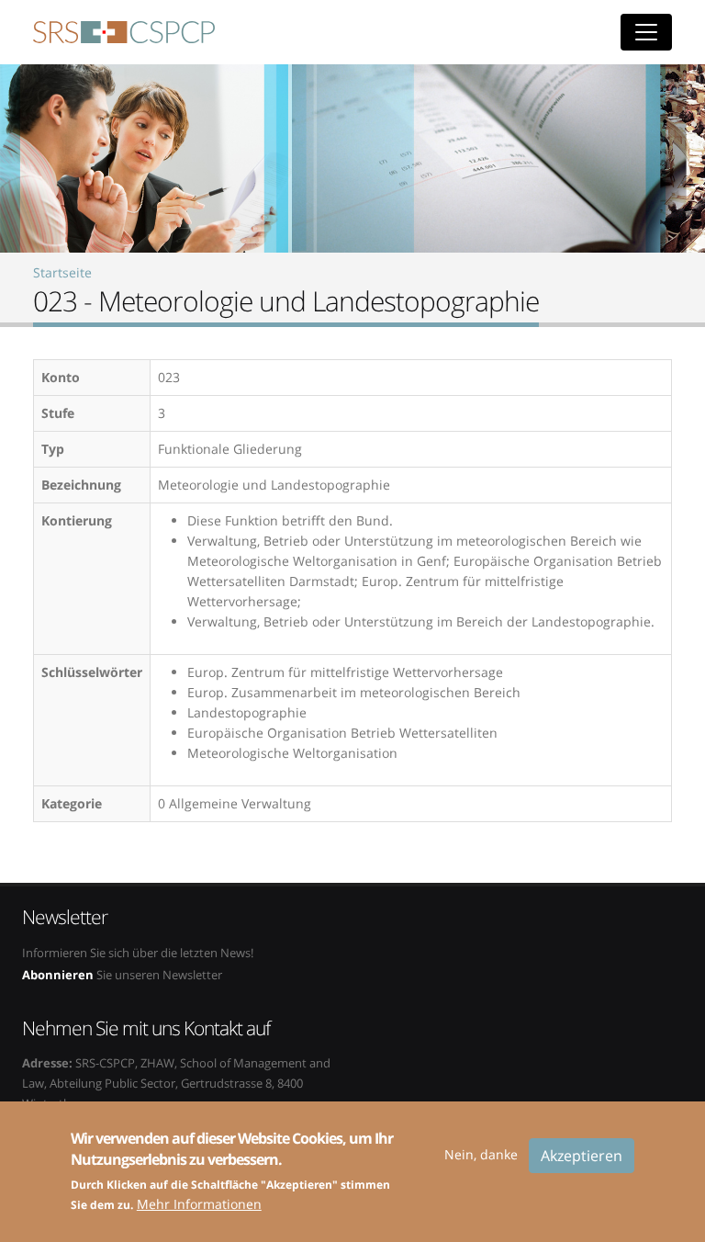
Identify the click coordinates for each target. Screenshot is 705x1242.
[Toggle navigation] (646, 32)
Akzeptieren (581, 1156)
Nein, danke (481, 1154)
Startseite (62, 272)
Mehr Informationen (199, 1204)
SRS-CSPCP (124, 32)
